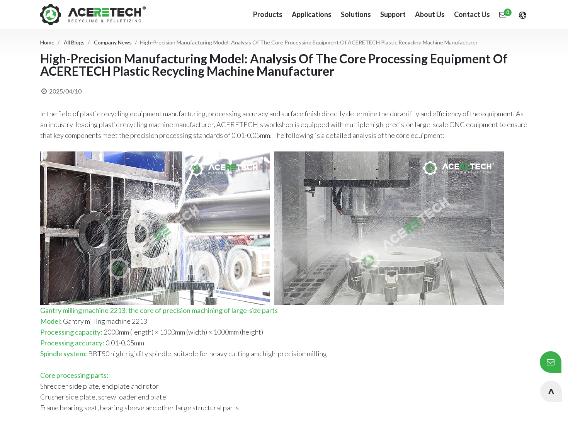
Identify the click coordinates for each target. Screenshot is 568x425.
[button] (551, 391)
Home (47, 42)
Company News (113, 42)
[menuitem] (311, 14)
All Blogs (74, 42)
